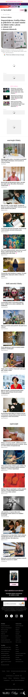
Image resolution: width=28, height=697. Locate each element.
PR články (17, 657)
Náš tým (17, 649)
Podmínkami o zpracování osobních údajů (18, 609)
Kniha (4, 202)
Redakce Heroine (4, 210)
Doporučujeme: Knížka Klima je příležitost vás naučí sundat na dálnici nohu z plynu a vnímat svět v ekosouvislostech (13, 25)
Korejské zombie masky (5, 657)
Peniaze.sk (23, 678)
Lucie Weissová (4, 561)
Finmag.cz (5, 678)
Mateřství (17, 629)
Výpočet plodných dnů (5, 625)
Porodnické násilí (7, 439)
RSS (14, 673)
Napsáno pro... (6, 554)
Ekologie (5, 155)
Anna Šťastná (3, 163)
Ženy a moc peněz (13, 6)
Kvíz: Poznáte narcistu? (5, 659)
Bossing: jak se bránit (5, 664)
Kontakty (17, 651)
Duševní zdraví (18, 639)
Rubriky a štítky (18, 659)
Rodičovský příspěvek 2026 (6, 641)
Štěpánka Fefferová (4, 231)
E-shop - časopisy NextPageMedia (17, 680)
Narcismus (18, 627)
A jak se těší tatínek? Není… (6, 647)
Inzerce (17, 647)
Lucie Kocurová (4, 187)
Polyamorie (18, 637)
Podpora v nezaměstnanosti (6, 627)
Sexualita (17, 633)
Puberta (4, 410)
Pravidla (8, 671)
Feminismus (18, 631)
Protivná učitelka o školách (6, 649)
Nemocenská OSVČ (4, 635)
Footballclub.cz (7, 680)
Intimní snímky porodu (5, 651)
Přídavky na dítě (4, 631)
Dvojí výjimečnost (7, 343)
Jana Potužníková (4, 307)
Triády (4, 365)
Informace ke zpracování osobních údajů (18, 671)
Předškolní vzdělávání (8, 299)
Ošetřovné (3, 633)
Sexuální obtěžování (19, 625)
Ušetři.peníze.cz (16, 678)
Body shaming (18, 635)
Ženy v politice (18, 641)
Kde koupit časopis (19, 655)
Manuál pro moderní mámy (21, 653)
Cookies (3, 671)
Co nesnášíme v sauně (5, 655)
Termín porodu (4, 637)
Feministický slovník (19, 661)
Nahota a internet (7, 531)
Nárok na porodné (4, 629)
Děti (4, 322)
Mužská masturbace (5, 653)
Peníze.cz (10, 678)
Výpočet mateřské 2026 (5, 639)
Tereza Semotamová (5, 516)
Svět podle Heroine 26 (13, 4)
